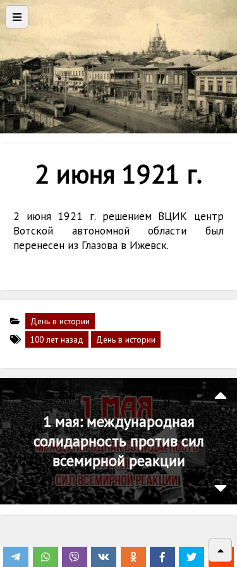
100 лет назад (56, 339)
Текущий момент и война (118, 441)
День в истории (60, 321)
